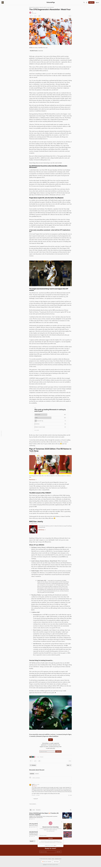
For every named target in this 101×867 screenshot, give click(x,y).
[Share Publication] (86, 2)
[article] (50, 817)
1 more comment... (32, 803)
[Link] (28, 167)
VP (29, 452)
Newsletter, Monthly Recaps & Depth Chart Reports (41, 7)
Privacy (49, 858)
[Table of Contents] (1, 433)
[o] (67, 834)
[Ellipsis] (71, 784)
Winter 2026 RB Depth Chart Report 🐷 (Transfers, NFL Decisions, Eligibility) (44, 814)
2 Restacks (41, 756)
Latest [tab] (33, 809)
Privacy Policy (59, 842)
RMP (33, 784)
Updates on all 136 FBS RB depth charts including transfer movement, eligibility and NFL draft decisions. (43, 817)
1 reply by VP (35, 798)
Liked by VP (35, 785)
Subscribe (91, 2)
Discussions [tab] (38, 809)
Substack (44, 864)
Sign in (97, 2)
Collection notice (58, 858)
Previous (34, 765)
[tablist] (34, 773)
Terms (53, 858)
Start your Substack (47, 861)
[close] (62, 822)
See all (31, 841)
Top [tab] (30, 809)
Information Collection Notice (50, 842)
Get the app (56, 861)
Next (68, 765)
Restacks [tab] (37, 773)
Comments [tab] (32, 773)
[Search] (84, 2)
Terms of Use (56, 840)
